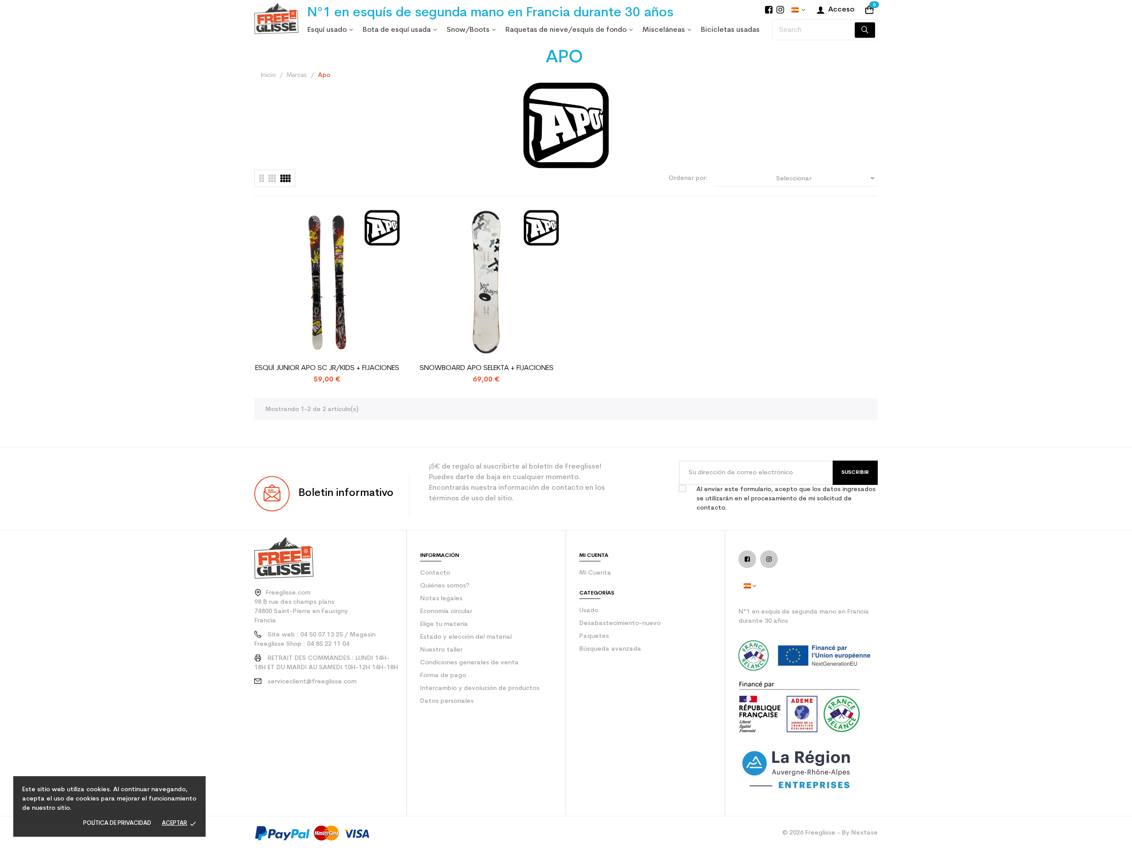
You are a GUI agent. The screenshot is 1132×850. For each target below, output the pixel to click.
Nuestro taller (441, 650)
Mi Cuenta (595, 573)
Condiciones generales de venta (469, 662)
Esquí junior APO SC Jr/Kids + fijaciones (327, 368)
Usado (588, 610)
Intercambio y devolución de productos (479, 688)
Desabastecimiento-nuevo (620, 623)
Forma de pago (443, 675)
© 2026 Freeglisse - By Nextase (830, 833)
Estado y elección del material (466, 637)
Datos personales (447, 701)
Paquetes (594, 636)
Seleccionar (827, 178)
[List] (261, 178)
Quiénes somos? (444, 586)
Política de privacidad (117, 823)
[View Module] (285, 178)
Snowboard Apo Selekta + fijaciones (487, 368)
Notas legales (441, 598)
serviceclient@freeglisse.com (312, 681)
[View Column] (272, 178)
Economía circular (446, 611)
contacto (435, 573)
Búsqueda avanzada (610, 649)
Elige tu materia (444, 624)
